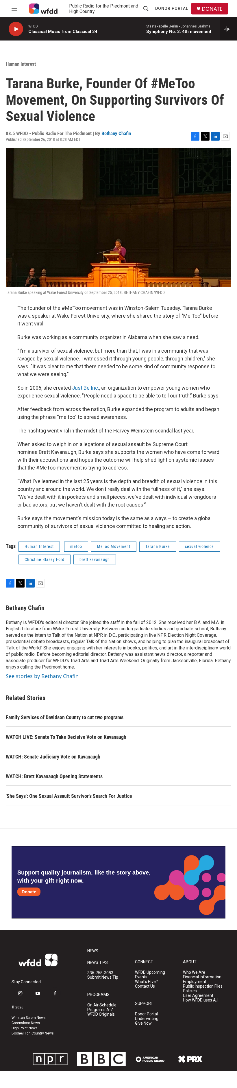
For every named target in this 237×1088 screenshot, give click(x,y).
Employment (194, 982)
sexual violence (199, 546)
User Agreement (198, 995)
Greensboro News (26, 1023)
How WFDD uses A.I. (201, 1000)
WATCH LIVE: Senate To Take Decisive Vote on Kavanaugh (66, 737)
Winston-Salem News (29, 1018)
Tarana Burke (157, 546)
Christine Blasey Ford (44, 559)
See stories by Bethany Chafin (42, 676)
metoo (76, 546)
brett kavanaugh (94, 559)
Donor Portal (171, 8)
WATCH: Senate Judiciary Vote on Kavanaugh (53, 757)
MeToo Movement (113, 546)
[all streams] (228, 28)
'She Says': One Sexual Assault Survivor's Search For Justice (69, 796)
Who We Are (194, 972)
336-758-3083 (100, 973)
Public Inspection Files (203, 986)
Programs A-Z (100, 1010)
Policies (190, 991)
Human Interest (21, 64)
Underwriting (146, 1019)
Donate (29, 891)
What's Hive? (146, 982)
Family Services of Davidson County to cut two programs (64, 717)
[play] (16, 29)
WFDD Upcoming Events (150, 974)
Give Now (143, 1023)
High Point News (25, 1028)
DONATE (212, 9)
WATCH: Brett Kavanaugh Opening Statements (54, 776)
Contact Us (145, 986)
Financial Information (202, 977)
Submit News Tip (102, 977)
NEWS (92, 951)
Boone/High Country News (33, 1033)
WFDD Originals (101, 1014)
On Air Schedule (101, 1005)
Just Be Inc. (85, 388)
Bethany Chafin (116, 133)
